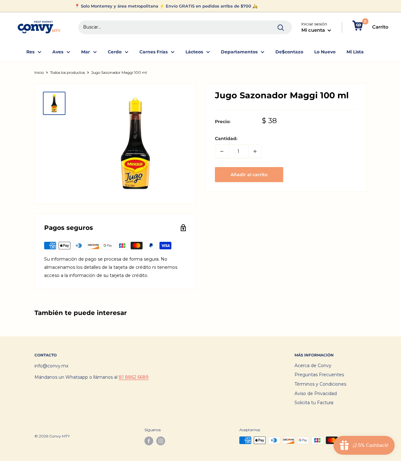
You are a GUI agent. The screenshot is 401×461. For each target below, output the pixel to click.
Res (30, 52)
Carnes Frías (153, 52)
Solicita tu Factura (313, 402)
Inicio (39, 72)
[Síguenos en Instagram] (160, 441)
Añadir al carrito (249, 174)
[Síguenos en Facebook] (148, 441)
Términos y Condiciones (320, 384)
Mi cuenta (313, 30)
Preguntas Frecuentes (319, 374)
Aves (57, 52)
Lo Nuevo (325, 52)
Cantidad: (226, 138)
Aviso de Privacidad (315, 393)
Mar (85, 52)
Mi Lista (355, 52)
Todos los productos (67, 72)
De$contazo (289, 52)
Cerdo (115, 52)
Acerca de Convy (312, 365)
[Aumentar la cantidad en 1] (255, 151)
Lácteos (194, 52)
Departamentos (239, 52)
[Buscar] (281, 27)
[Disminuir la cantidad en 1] (221, 151)
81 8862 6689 (133, 377)
